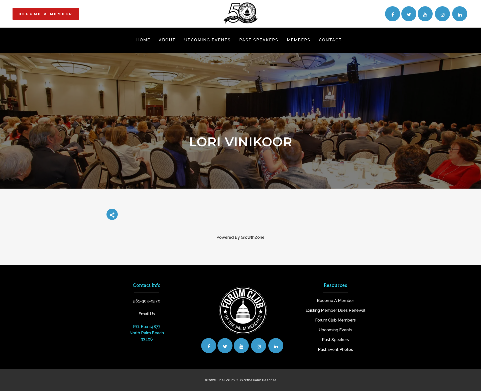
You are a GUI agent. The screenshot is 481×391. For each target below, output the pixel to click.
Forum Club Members (335, 320)
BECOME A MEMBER (46, 14)
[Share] (112, 214)
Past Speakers (335, 339)
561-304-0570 (146, 301)
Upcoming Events (335, 330)
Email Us (147, 313)
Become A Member (335, 300)
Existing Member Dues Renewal (335, 310)
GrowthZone (253, 237)
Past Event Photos (335, 349)
